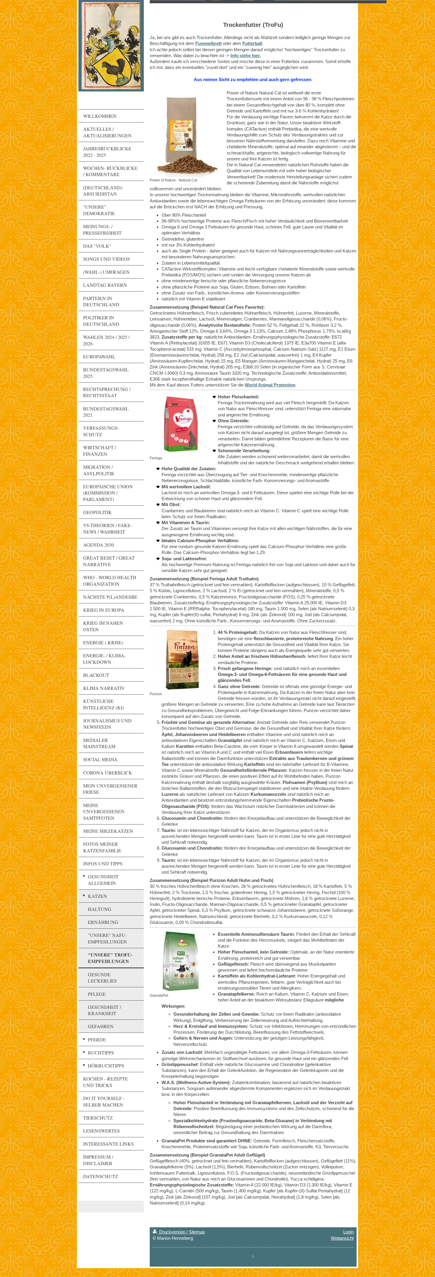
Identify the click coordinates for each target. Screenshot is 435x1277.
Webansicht (342, 1238)
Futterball (252, 43)
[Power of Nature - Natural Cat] (185, 134)
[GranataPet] (181, 961)
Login (348, 1231)
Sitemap (197, 1231)
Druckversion (172, 1231)
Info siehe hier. (246, 55)
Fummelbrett (208, 43)
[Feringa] (181, 424)
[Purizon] (181, 660)
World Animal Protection (270, 384)
